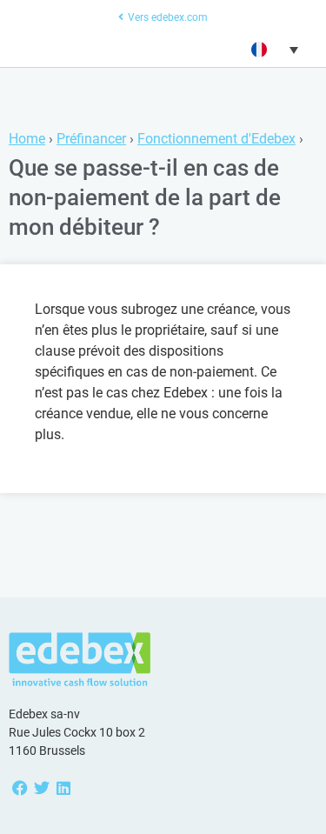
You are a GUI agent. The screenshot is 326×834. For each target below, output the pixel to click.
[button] (272, 49)
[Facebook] (19, 787)
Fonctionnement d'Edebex (216, 138)
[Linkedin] (63, 787)
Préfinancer (91, 138)
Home (27, 138)
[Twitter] (41, 787)
